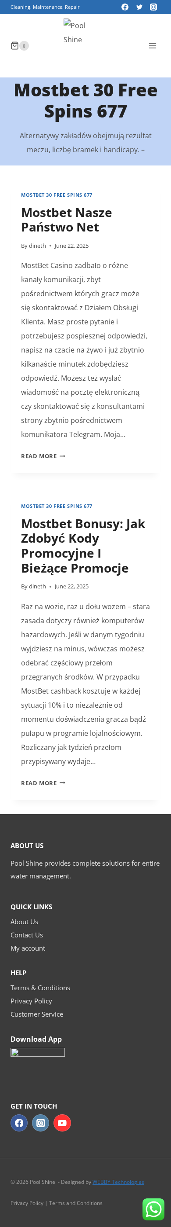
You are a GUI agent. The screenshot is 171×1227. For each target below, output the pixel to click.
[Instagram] (153, 7)
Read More (43, 456)
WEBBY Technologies (118, 1182)
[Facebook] (125, 7)
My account (28, 948)
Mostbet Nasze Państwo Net (66, 219)
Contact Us (27, 934)
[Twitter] (139, 7)
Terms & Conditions (40, 987)
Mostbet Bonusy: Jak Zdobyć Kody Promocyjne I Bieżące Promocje (83, 545)
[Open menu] (152, 45)
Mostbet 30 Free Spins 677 (57, 194)
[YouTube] (62, 1122)
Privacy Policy (31, 1000)
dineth (37, 246)
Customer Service (37, 1014)
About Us (24, 921)
